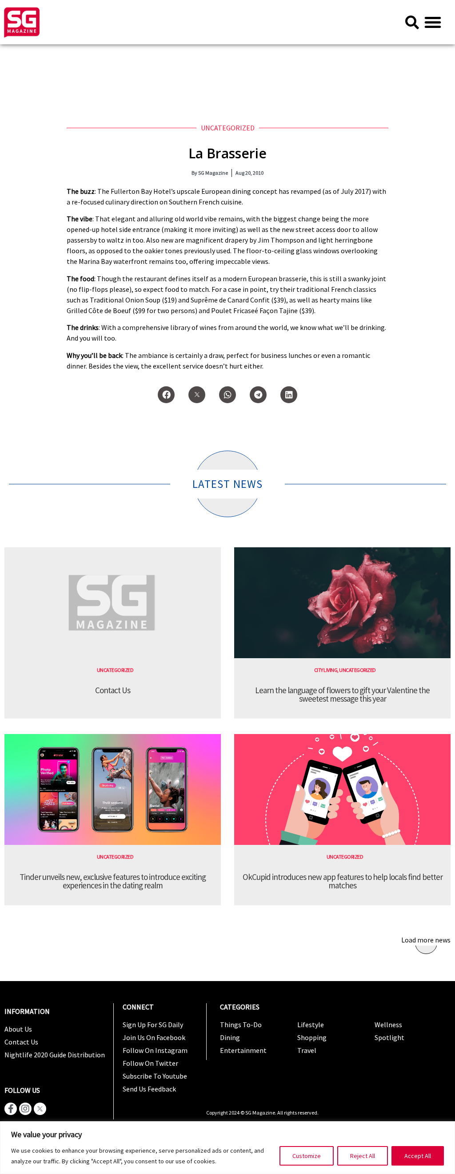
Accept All (417, 1156)
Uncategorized (228, 127)
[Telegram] (258, 394)
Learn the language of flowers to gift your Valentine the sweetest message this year (342, 694)
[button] (432, 22)
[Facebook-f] (10, 1109)
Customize (306, 1156)
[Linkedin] (288, 394)
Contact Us (112, 690)
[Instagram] (25, 1109)
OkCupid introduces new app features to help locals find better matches (343, 881)
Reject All (362, 1156)
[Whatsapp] (227, 394)
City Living (326, 670)
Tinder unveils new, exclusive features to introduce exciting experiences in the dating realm (113, 881)
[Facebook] (166, 394)
